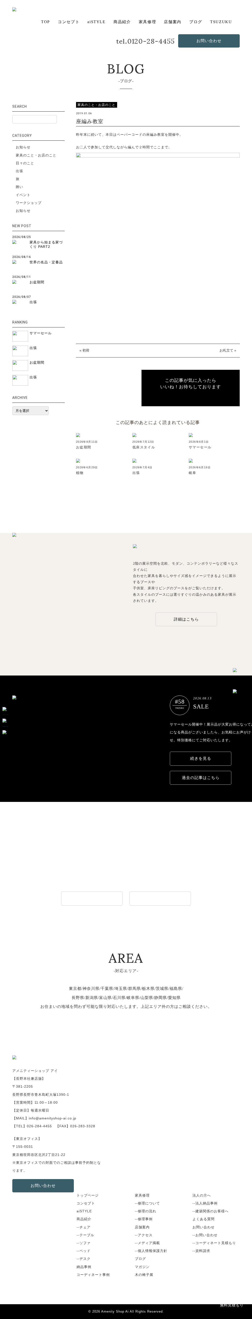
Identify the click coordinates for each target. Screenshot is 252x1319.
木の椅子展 (144, 1275)
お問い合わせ (208, 41)
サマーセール (200, 447)
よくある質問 (203, 1219)
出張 (136, 473)
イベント (23, 195)
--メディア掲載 (147, 1243)
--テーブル (85, 1235)
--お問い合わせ (205, 1235)
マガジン (142, 1267)
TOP (45, 22)
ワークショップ (29, 203)
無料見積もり (232, 1305)
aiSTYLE (96, 22)
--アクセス (144, 1235)
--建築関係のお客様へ (210, 1211)
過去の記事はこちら (201, 778)
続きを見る (200, 758)
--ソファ (84, 1243)
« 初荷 (84, 350)
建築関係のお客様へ (160, 898)
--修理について (147, 1203)
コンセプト (68, 22)
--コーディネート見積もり (214, 1243)
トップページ (88, 1195)
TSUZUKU (221, 22)
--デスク (84, 1259)
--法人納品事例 (205, 1203)
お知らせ (23, 147)
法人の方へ (201, 1195)
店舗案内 (172, 22)
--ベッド (84, 1251)
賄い (19, 187)
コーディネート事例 (93, 1275)
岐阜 (192, 473)
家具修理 (147, 22)
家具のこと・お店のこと (36, 155)
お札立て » (228, 350)
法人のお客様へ (92, 898)
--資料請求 (201, 1251)
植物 (80, 473)
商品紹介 (122, 22)
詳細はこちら (186, 619)
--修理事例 (144, 1219)
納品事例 (84, 1267)
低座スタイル (143, 447)
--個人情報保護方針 (151, 1251)
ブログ (195, 22)
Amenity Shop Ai (115, 1311)
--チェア (84, 1227)
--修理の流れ (145, 1211)
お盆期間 (83, 447)
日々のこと (25, 163)
